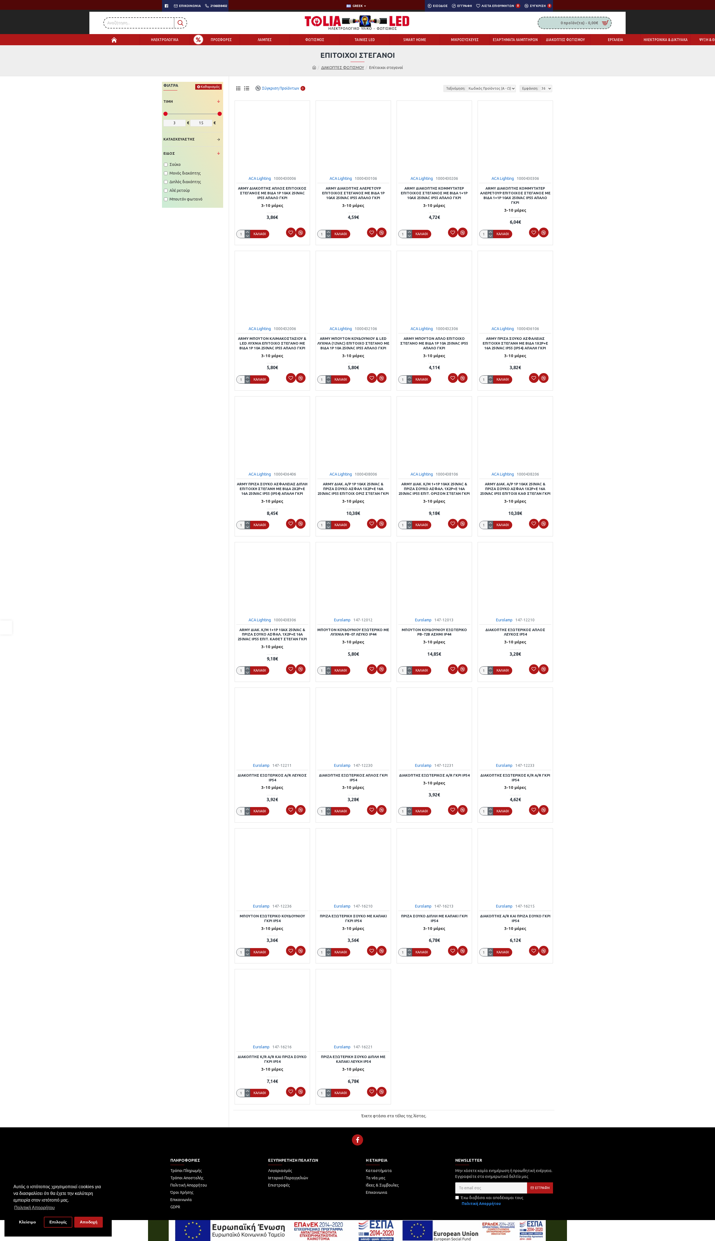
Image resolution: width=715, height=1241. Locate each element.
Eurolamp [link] (342, 620)
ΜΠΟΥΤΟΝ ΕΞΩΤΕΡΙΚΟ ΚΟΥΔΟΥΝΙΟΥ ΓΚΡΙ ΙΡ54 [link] (272, 918)
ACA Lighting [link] (260, 178)
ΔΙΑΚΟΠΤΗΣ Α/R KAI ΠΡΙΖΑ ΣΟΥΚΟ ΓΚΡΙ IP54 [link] (515, 918)
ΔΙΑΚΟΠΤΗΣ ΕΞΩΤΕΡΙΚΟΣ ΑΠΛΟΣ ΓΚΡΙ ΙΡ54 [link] (353, 777)
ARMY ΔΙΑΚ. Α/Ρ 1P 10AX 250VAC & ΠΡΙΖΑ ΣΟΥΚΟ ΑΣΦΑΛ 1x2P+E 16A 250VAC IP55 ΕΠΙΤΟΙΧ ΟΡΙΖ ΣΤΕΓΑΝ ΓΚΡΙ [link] (353, 488)
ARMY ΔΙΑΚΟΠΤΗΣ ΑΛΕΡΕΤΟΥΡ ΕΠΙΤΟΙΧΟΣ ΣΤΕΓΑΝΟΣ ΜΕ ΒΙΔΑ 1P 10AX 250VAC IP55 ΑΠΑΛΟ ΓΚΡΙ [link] (353, 193)
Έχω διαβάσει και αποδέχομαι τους (492, 1200)
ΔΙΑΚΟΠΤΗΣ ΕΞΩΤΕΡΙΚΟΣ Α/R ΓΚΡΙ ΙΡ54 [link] (434, 775)
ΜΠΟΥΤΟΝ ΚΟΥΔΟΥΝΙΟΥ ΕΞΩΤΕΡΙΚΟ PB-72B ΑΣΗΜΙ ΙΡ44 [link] (434, 632)
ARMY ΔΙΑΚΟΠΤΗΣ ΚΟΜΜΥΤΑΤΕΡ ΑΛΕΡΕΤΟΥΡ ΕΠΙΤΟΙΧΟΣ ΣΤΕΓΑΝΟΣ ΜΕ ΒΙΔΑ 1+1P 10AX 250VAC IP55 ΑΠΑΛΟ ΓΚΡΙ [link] (515, 195)
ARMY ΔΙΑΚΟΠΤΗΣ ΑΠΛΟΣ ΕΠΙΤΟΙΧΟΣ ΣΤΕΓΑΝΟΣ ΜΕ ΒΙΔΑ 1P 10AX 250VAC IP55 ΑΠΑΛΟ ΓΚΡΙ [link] (272, 193)
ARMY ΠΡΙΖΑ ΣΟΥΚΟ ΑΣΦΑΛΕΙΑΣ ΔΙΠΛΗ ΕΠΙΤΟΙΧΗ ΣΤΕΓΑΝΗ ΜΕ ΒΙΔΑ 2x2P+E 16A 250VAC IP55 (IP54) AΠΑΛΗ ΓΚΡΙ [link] (272, 488)
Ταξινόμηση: (455, 88)
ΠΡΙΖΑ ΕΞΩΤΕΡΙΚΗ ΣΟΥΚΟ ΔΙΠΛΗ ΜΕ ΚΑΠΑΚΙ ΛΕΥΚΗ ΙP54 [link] (353, 1059)
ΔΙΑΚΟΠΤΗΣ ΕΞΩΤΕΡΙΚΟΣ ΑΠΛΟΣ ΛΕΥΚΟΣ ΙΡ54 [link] (515, 632)
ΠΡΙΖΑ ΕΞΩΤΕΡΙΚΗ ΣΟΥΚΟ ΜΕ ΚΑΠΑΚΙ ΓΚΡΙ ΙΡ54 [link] (353, 918)
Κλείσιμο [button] (27, 1222)
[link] (6, 627)
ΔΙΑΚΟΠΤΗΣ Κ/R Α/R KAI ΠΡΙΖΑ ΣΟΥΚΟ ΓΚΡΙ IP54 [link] (272, 1059)
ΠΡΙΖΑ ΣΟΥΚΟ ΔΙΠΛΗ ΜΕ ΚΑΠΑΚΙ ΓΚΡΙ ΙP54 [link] (434, 918)
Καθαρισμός (210, 87)
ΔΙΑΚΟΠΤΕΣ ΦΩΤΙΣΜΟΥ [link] (342, 67)
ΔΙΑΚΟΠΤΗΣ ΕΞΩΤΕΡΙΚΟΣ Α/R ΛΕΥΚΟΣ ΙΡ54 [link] (272, 777)
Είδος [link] (169, 153)
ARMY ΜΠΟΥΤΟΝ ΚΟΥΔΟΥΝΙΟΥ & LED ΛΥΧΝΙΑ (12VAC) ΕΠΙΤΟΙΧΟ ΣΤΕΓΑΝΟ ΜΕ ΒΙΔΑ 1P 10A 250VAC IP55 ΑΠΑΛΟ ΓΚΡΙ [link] (353, 343)
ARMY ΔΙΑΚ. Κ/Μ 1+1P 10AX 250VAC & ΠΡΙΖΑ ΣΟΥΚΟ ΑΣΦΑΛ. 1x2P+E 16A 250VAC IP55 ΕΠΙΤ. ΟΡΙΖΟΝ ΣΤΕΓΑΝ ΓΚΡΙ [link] (434, 488)
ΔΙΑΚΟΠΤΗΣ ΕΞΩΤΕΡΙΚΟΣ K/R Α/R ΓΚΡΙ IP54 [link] (515, 777)
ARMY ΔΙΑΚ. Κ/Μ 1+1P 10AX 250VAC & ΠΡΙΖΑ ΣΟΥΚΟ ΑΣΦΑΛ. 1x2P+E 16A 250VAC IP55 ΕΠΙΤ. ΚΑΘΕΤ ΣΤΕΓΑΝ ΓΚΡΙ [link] (272, 634)
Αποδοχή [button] (88, 1222)
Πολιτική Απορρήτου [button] (34, 1207)
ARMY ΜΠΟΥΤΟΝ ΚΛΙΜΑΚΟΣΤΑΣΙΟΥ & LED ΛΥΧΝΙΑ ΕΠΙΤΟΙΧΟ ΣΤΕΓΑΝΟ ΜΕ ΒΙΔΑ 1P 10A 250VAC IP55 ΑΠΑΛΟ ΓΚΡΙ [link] (272, 343)
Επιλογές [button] (58, 1222)
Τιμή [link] (168, 101)
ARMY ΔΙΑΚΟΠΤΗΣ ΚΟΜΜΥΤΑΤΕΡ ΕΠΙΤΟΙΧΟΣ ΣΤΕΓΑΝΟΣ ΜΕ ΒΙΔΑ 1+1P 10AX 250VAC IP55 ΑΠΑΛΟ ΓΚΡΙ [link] (434, 193)
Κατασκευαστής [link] (179, 139)
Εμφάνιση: (530, 88)
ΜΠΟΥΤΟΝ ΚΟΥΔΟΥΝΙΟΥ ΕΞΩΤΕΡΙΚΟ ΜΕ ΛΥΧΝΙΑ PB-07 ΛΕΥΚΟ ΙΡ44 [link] (353, 632)
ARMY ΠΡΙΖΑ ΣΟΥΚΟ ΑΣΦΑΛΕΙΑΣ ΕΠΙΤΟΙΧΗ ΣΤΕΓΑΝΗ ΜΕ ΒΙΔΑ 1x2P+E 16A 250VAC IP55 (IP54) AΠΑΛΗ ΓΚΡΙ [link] (515, 343)
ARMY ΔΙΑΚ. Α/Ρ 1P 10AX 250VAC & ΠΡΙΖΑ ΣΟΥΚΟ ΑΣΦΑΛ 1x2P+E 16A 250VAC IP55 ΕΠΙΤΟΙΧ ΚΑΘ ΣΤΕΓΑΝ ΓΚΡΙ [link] (515, 488)
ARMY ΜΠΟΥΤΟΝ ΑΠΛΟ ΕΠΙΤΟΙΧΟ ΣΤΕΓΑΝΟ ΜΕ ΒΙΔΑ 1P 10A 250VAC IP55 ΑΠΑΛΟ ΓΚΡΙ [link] (434, 343)
